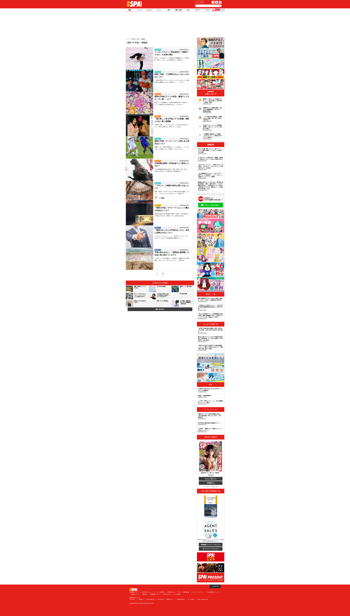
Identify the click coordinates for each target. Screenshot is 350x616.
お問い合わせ (166, 594)
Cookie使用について (212, 592)
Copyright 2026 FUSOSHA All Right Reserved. (141, 603)
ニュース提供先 (160, 592)
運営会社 (144, 594)
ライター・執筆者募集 (183, 592)
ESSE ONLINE (150, 599)
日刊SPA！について (147, 592)
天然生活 (141, 599)
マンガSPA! (191, 599)
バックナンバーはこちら (211, 486)
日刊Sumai (161, 599)
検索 (220, 5)
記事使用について (155, 594)
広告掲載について (134, 592)
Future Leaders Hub (202, 599)
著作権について (135, 594)
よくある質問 (176, 594)
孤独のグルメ (170, 599)
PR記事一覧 (170, 592)
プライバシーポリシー (198, 592)
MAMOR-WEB (181, 599)
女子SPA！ (132, 599)
